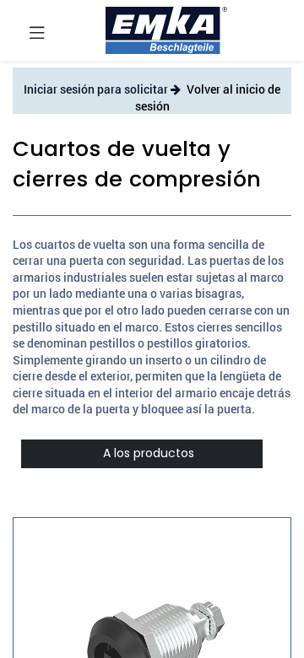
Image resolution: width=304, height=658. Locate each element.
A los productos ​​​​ (142, 453)
